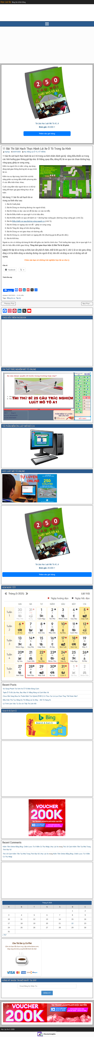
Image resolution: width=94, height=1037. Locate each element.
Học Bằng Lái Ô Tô (30, 152)
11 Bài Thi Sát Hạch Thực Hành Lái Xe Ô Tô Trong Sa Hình (37, 148)
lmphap (7, 152)
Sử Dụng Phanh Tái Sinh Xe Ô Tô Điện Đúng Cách (21, 689)
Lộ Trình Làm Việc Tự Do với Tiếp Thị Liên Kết (19, 704)
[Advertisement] (47, 45)
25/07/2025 (17, 152)
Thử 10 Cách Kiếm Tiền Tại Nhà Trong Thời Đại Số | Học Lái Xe (26, 854)
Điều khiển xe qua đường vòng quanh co (28, 221)
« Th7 (4, 935)
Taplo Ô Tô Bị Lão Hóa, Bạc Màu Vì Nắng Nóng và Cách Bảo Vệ (26, 692)
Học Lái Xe (5, 1)
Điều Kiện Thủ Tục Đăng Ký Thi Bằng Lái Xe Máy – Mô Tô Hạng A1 (27, 700)
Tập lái (18, 298)
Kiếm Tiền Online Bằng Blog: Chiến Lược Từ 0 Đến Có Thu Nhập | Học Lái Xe (31, 847)
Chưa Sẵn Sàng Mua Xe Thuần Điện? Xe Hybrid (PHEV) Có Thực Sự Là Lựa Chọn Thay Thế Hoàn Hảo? (40, 696)
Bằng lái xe (11, 298)
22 (72, 923)
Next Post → (87, 304)
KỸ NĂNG (42, 152)
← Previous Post (8, 304)
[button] (22, 960)
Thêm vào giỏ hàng (47, 134)
